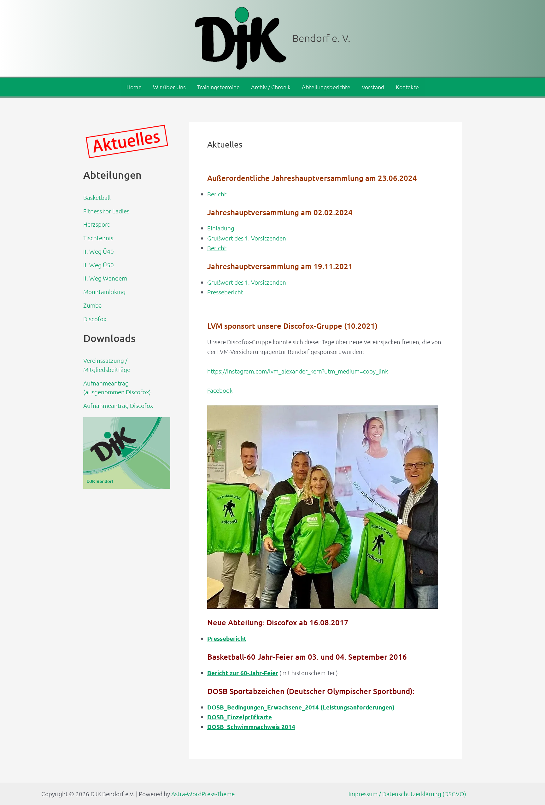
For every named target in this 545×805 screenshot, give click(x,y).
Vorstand (373, 86)
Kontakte (407, 86)
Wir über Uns (169, 86)
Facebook (219, 390)
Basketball (97, 197)
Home (134, 86)
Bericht (216, 194)
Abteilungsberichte (326, 86)
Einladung (220, 228)
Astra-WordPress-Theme (203, 793)
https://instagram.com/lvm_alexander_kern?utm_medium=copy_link (297, 371)
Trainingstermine (218, 86)
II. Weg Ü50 (98, 265)
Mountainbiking (104, 291)
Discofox (94, 318)
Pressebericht (225, 292)
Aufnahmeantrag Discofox (118, 405)
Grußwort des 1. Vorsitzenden (246, 238)
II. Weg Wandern (105, 278)
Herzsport (96, 224)
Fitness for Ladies (106, 211)
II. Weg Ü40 (98, 251)
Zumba (92, 305)
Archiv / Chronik (270, 86)
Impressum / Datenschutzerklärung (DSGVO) (407, 793)
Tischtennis (98, 237)
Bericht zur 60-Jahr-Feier (242, 673)
